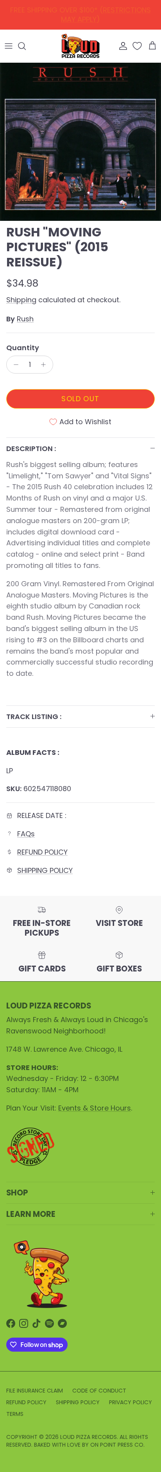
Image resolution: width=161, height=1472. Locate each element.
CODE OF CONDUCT (99, 1390)
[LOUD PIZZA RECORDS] (80, 45)
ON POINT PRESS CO (116, 1445)
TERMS (14, 1414)
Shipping (21, 300)
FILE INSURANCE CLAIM (34, 1390)
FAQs (26, 834)
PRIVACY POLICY (130, 1402)
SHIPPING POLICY (45, 870)
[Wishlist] (138, 46)
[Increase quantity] (45, 364)
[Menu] (8, 46)
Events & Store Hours (94, 1108)
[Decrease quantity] (14, 364)
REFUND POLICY (82, 12)
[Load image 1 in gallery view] (80, 142)
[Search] (25, 46)
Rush (25, 319)
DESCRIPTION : (31, 448)
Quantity (22, 348)
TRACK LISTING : (33, 716)
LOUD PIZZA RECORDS (88, 1437)
